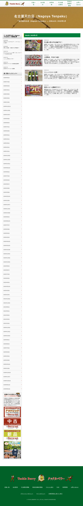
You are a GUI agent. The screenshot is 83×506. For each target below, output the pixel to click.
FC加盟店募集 (60, 3)
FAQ (58, 487)
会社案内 (43, 3)
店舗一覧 (34, 3)
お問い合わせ (78, 3)
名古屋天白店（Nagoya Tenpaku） (41, 16)
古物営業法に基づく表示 (55, 493)
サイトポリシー (40, 493)
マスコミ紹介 (49, 487)
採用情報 (52, 3)
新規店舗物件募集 (69, 3)
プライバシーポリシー (27, 493)
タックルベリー (14, 3)
